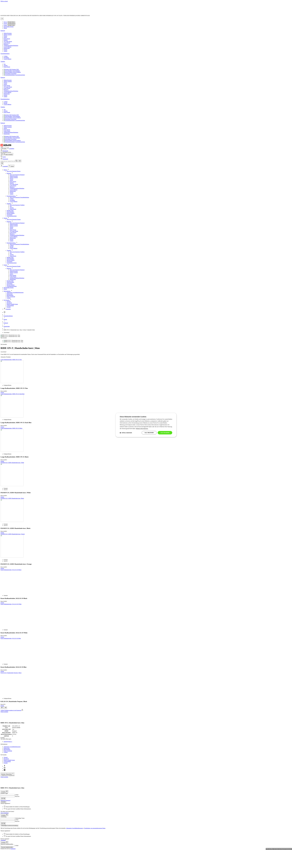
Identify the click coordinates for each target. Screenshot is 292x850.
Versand (9, 301)
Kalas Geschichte (11, 296)
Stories (5, 28)
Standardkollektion (8, 316)
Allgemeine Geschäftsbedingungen (15, 292)
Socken (5, 49)
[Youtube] (4, 770)
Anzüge (5, 65)
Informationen (7, 291)
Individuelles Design (9, 26)
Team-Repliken (10, 211)
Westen (5, 36)
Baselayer (6, 44)
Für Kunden (7, 300)
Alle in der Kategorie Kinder (13, 266)
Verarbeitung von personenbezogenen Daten (94, 828)
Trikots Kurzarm (8, 33)
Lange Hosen (7, 42)
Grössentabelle (10, 305)
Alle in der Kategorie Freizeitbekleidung (19, 197)
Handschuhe (7, 48)
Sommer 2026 (10, 210)
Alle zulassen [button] (165, 432)
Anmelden (5, 166)
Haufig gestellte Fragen (12, 304)
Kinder (5, 25)
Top (5, 64)
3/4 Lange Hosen (8, 41)
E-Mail (16, 794)
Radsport (9, 173)
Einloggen (13, 848)
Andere (5, 51)
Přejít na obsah (4, 1)
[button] (2, 392)
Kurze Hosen (7, 38)
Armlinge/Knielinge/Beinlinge (11, 45)
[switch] (3, 798)
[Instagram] (4, 768)
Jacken (5, 37)
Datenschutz (10, 293)
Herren (5, 22)
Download (9, 302)
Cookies (9, 298)
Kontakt (9, 307)
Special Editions (10, 213)
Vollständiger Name (19, 818)
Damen (5, 23)
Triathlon (9, 203)
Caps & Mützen (7, 47)
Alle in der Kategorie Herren (13, 171)
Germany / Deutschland (6, 774)
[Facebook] (4, 766)
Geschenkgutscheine (12, 216)
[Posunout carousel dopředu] (5, 707)
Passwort (17, 796)
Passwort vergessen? (5, 800)
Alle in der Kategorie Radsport (17, 174)
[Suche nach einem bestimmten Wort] (16, 161)
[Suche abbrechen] (19, 161)
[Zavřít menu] (2, 163)
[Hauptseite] (4, 312)
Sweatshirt (6, 57)
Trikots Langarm (8, 34)
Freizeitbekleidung (11, 196)
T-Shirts (5, 56)
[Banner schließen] (2, 18)
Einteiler (6, 40)
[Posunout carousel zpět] (2, 707)
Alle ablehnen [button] (149, 432)
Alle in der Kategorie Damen (14, 219)
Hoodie (5, 103)
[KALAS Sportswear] (6, 146)
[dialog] (146, 425)
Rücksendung (10, 295)
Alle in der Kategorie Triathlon (17, 205)
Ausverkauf (9, 214)
